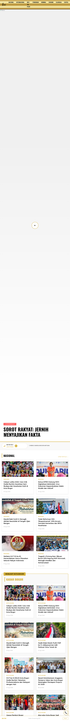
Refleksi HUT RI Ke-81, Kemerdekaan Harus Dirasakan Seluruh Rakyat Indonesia (16, 558)
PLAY (65, 718)
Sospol (66, 2)
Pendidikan (36, 2)
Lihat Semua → (63, 456)
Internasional (20, 2)
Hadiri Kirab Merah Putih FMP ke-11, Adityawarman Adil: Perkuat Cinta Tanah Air (49, 645)
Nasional (11, 2)
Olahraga (59, 2)
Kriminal (43, 2)
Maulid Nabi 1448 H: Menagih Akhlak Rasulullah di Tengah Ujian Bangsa (17, 521)
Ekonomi (51, 2)
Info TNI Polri (28, 4)
